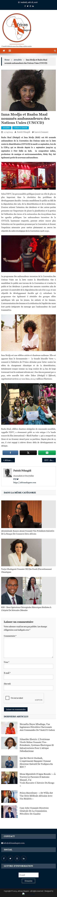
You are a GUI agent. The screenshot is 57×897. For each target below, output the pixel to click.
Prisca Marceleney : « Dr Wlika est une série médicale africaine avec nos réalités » (36, 796)
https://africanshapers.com (24, 482)
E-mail (7, 673)
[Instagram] (15, 479)
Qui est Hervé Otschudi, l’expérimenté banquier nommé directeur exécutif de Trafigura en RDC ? (36, 762)
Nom (6, 662)
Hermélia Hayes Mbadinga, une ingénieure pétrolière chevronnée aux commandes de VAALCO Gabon (37, 727)
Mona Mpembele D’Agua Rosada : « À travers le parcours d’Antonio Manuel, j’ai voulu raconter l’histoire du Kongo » (38, 780)
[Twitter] (18, 479)
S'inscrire (28, 881)
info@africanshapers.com (14, 843)
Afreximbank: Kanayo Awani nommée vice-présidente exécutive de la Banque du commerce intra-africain (27, 532)
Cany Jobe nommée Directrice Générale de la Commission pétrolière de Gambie (34, 811)
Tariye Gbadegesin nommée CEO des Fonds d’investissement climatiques (26, 570)
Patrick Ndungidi (23, 132)
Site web (7, 684)
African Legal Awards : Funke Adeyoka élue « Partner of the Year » (10, 460)
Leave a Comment (41, 132)
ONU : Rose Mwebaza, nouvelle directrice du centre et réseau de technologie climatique (50, 460)
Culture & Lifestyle (20, 128)
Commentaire (10, 636)
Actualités (6, 128)
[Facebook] (13, 479)
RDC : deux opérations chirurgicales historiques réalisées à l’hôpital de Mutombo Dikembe (26, 608)
